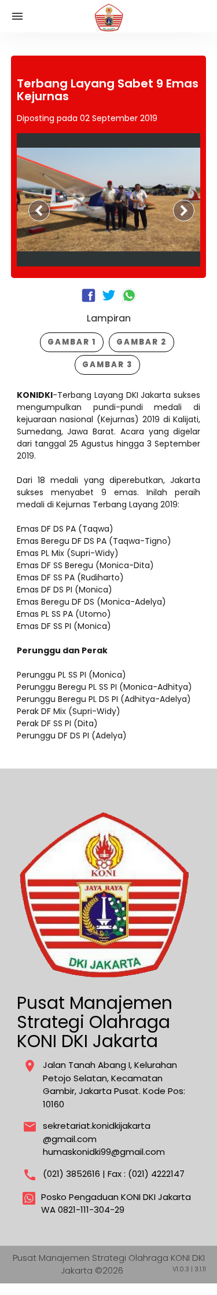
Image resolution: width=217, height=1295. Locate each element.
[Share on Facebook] (90, 301)
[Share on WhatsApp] (129, 297)
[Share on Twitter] (110, 301)
